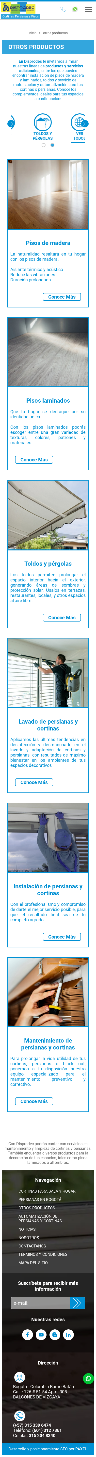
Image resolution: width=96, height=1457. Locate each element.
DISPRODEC (18, 8)
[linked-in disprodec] (68, 1334)
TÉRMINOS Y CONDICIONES (42, 1254)
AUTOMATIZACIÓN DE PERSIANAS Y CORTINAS (40, 1218)
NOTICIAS (27, 1229)
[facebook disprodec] (27, 1334)
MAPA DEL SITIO (33, 1262)
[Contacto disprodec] (19, 1377)
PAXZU (81, 1449)
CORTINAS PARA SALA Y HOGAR (47, 1191)
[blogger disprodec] (54, 1334)
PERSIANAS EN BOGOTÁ (39, 1199)
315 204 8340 (42, 1435)
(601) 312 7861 (47, 1430)
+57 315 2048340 (63, 9)
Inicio (32, 33)
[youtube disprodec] (41, 1334)
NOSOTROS (28, 1237)
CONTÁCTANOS (32, 1246)
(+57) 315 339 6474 (32, 1425)
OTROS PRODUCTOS (36, 1208)
